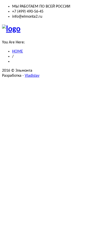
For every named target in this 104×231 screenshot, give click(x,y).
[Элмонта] (11, 29)
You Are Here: (13, 42)
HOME (17, 51)
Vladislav (32, 76)
